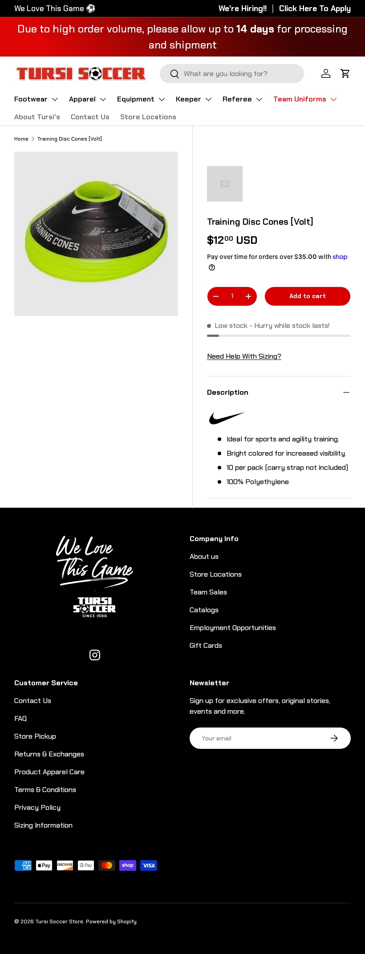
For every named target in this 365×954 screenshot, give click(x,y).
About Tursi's (37, 116)
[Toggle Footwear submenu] (54, 99)
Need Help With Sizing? (244, 356)
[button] (345, 73)
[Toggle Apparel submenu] (102, 99)
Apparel (82, 99)
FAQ (20, 718)
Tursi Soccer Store (59, 921)
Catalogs (204, 609)
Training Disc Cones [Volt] (69, 138)
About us (204, 556)
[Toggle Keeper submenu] (208, 99)
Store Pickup (35, 736)
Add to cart (307, 296)
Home (21, 138)
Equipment (135, 99)
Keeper (188, 99)
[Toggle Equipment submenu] (161, 99)
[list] (98, 237)
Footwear (31, 99)
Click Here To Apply (315, 8)
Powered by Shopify (111, 921)
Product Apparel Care (49, 771)
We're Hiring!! (243, 8)
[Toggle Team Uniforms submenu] (333, 99)
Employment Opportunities (233, 627)
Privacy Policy (37, 807)
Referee (237, 99)
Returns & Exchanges (49, 754)
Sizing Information (43, 825)
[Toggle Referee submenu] (259, 99)
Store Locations (148, 116)
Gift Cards (206, 645)
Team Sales (208, 592)
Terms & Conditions (45, 789)
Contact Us (90, 116)
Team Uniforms (299, 99)
